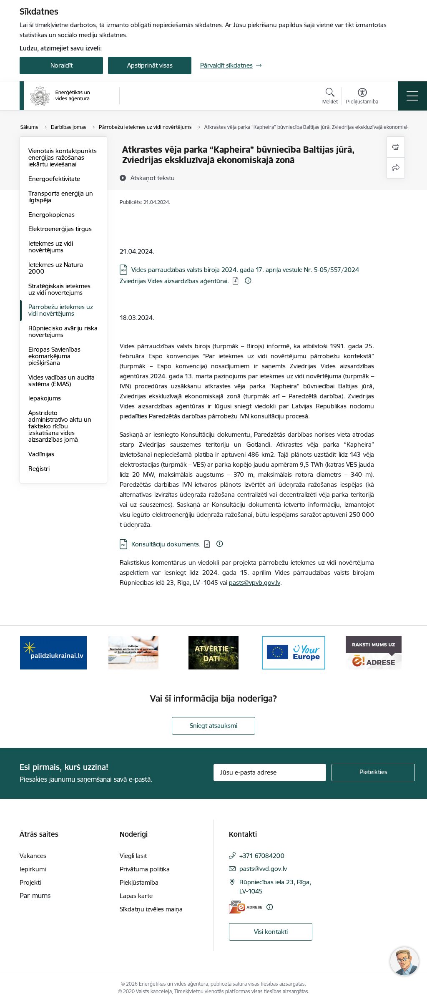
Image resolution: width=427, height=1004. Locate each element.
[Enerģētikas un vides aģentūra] (60, 96)
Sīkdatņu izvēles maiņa (151, 909)
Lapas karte (136, 896)
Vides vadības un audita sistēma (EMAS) (61, 380)
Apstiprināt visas (150, 65)
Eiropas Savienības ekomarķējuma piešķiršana (54, 356)
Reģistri (39, 469)
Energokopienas (51, 215)
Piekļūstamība (139, 882)
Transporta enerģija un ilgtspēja (60, 196)
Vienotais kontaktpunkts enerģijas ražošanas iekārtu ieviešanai (62, 157)
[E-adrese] (245, 907)
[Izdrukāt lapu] (395, 147)
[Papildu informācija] (248, 280)
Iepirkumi (33, 869)
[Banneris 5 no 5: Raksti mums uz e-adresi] (373, 652)
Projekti (30, 882)
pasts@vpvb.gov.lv (254, 582)
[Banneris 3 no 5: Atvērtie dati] (213, 652)
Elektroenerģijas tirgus (60, 229)
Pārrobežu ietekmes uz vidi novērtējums (60, 310)
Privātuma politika (145, 869)
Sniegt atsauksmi (213, 726)
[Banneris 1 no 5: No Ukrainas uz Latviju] (53, 652)
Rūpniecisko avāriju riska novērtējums (63, 331)
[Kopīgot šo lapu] (395, 168)
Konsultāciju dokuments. (166, 544)
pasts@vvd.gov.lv (263, 869)
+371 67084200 (261, 856)
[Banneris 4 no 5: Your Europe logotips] (293, 652)
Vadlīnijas (41, 454)
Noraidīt (61, 65)
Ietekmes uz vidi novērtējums (50, 246)
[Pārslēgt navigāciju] (412, 96)
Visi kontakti (271, 932)
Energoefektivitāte (54, 179)
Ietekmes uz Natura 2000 (55, 268)
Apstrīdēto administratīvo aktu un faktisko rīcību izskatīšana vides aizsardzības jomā (59, 426)
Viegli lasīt (133, 856)
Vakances (33, 856)
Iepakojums (44, 398)
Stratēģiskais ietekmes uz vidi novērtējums (59, 289)
